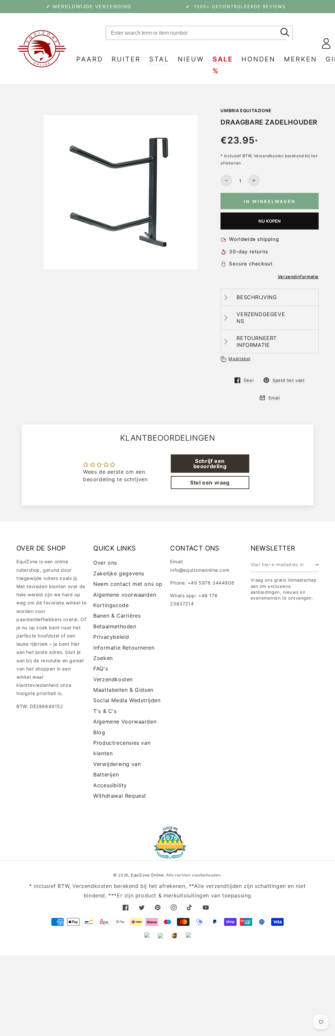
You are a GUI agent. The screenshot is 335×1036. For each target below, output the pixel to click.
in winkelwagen (270, 201)
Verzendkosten (113, 679)
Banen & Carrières (117, 615)
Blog (99, 732)
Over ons (105, 562)
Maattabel (239, 358)
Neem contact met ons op (128, 584)
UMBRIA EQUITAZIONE (246, 110)
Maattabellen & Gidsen (123, 690)
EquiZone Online (147, 875)
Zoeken (103, 658)
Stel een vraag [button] (209, 482)
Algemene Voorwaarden (124, 721)
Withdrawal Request (119, 795)
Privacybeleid (111, 637)
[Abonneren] (316, 564)
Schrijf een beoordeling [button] (210, 463)
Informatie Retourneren (123, 647)
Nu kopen (269, 221)
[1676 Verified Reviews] (167, 854)
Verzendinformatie (298, 276)
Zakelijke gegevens (118, 573)
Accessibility (110, 785)
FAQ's (100, 668)
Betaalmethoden (114, 626)
